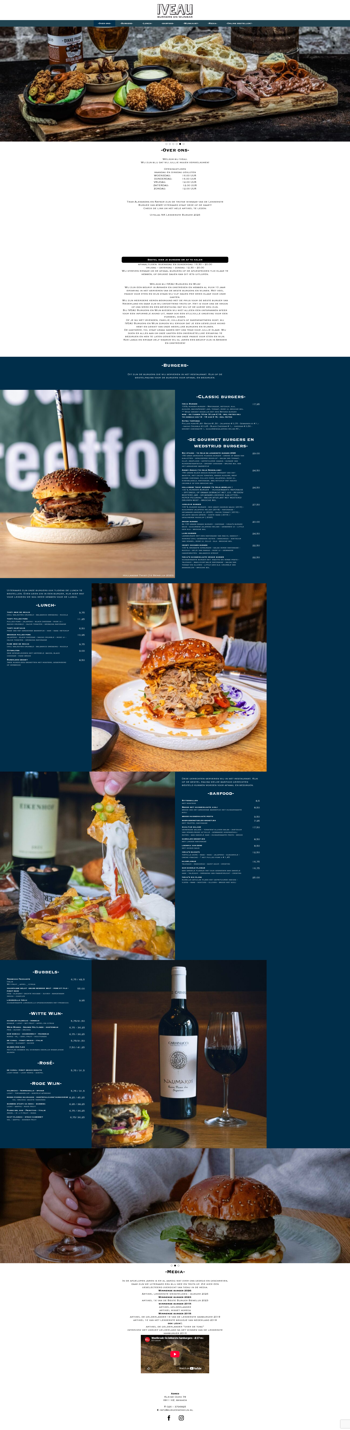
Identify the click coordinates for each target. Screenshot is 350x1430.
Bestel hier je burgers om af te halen (175, 259)
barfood (167, 23)
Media (212, 23)
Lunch (147, 23)
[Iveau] (175, 18)
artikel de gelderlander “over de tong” (175, 1326)
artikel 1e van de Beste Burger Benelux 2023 (175, 1300)
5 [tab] (180, 144)
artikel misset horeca (175, 1310)
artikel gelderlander (175, 1307)
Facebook (168, 1418)
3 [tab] (173, 144)
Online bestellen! (239, 23)
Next (347, 83)
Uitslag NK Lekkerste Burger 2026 (175, 215)
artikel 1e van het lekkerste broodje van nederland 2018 (175, 1320)
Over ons (104, 23)
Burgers (126, 23)
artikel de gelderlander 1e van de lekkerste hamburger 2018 (175, 1317)
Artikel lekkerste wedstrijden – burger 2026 (175, 1294)
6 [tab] (183, 144)
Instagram (181, 1418)
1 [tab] (166, 144)
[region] (175, 84)
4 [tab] (177, 144)
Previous (3, 83)
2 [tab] (170, 144)
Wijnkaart (191, 23)
